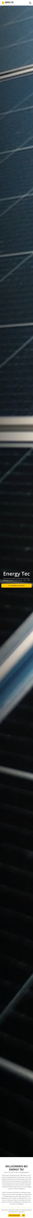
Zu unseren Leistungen (16, 585)
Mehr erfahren (14, 1215)
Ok (23, 1215)
